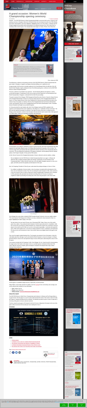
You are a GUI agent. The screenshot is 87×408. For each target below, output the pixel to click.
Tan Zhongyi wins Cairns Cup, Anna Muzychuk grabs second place (27, 346)
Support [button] (43, 1)
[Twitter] (16, 352)
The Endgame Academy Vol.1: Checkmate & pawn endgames (73, 311)
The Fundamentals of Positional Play (71, 370)
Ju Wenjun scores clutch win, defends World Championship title (26, 341)
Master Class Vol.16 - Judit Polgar (72, 98)
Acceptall (81, 405)
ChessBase (16, 360)
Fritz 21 (16, 65)
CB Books (36, 1)
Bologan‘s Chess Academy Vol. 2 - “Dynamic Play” (71, 218)
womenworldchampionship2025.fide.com (29, 291)
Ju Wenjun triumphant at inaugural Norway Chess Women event (26, 344)
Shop (7, 1)
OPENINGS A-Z (19, 1)
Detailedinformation (64, 405)
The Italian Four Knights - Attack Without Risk (72, 387)
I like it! (51, 18)
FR (50, 8)
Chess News (17, 8)
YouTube (37, 284)
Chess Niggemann (51, 354)
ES (48, 8)
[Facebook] (13, 352)
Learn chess (52, 1)
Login (75, 1)
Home (12, 1)
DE (46, 8)
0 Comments (55, 18)
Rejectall (73, 405)
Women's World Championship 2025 (19, 349)
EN (47, 8)
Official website (15, 340)
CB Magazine (28, 1)
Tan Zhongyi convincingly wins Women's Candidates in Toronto (26, 343)
